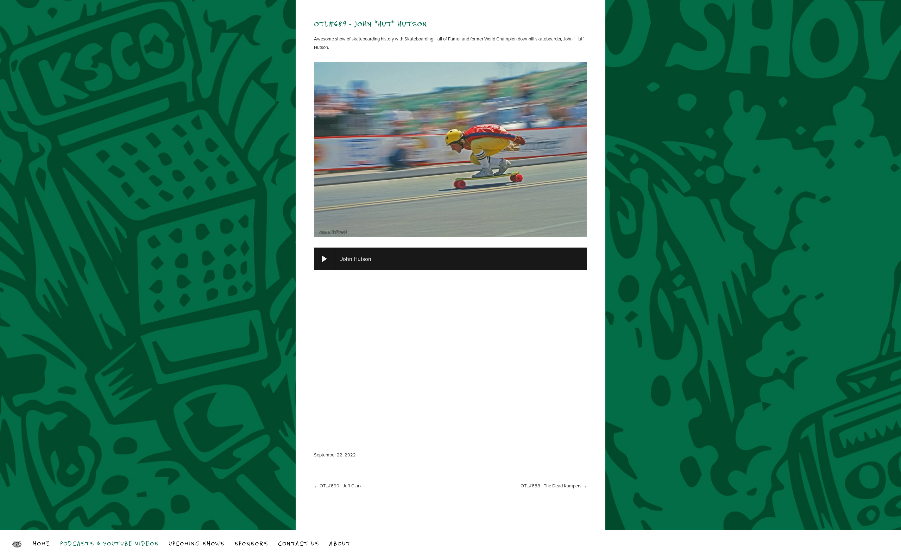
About (340, 543)
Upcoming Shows (197, 543)
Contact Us (298, 543)
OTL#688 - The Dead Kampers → (554, 485)
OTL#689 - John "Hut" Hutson (370, 23)
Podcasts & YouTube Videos (109, 543)
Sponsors (251, 543)
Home (41, 543)
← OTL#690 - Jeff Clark (338, 485)
